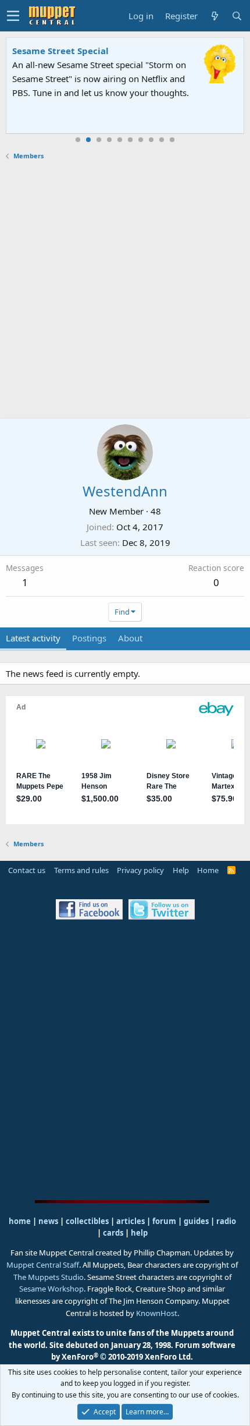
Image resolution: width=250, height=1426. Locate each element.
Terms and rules (81, 870)
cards (113, 1233)
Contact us (26, 870)
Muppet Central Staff (42, 1265)
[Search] (237, 16)
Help (181, 870)
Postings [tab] (89, 638)
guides (196, 1221)
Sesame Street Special (60, 50)
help (139, 1233)
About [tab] (130, 638)
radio (226, 1221)
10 (172, 139)
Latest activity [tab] (33, 638)
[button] (13, 15)
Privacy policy (140, 870)
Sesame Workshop (51, 1288)
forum (164, 1221)
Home (208, 870)
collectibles (87, 1221)
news (48, 1221)
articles (131, 1221)
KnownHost (156, 1313)
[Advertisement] (125, 289)
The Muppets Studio (48, 1277)
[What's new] (214, 16)
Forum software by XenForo (143, 1351)
